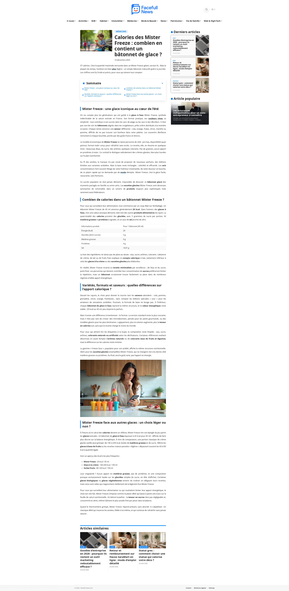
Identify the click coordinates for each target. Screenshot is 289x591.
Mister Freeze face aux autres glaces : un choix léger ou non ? (144, 95)
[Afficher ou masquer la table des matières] (132, 83)
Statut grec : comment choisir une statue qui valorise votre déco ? (152, 555)
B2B (83, 547)
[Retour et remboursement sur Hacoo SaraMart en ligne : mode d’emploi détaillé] (123, 540)
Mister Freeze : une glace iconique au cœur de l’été (101, 89)
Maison (144, 547)
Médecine (121, 31)
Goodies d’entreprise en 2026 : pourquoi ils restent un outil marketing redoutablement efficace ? (93, 558)
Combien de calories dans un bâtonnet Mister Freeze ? (143, 89)
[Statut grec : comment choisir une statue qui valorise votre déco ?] (152, 540)
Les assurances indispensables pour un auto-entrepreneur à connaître (189, 113)
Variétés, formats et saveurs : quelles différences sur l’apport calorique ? (102, 95)
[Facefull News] (144, 9)
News (175, 107)
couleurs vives (155, 118)
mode (123, 172)
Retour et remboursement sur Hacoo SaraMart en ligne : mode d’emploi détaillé (123, 557)
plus (114, 69)
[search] (206, 9)
